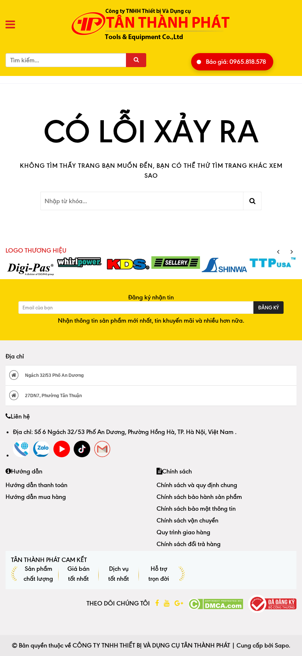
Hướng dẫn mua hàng (36, 496)
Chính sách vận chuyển (187, 520)
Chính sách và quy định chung (197, 485)
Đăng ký (268, 307)
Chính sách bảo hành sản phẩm (199, 496)
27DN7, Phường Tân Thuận (53, 395)
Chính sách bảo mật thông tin (196, 508)
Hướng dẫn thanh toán (36, 485)
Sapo (282, 645)
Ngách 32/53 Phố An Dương (54, 375)
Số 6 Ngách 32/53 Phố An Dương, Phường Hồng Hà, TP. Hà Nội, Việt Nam (134, 431)
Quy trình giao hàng (183, 532)
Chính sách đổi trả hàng (189, 544)
